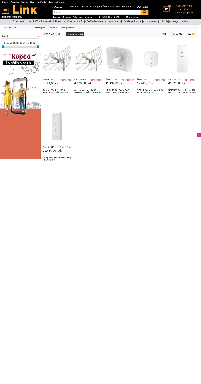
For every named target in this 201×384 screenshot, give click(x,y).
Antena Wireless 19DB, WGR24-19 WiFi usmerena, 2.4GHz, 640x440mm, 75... (56, 92)
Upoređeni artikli (75, 34)
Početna (7, 28)
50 (59, 34)
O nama (25, 2)
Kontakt (5, 2)
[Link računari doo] (25, 9)
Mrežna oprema (40, 28)
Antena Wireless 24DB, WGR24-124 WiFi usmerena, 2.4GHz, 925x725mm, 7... (88, 92)
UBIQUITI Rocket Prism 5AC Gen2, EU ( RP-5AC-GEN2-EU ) (182, 92)
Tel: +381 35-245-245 (108, 17)
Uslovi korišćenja (38, 2)
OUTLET (142, 6)
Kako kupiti (78, 17)
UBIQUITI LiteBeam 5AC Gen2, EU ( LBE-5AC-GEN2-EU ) (119, 92)
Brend (5, 36)
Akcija (58, 6)
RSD (164, 34)
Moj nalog (133, 17)
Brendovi (15, 2)
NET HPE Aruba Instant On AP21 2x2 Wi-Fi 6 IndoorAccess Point (150, 92)
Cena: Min (178, 34)
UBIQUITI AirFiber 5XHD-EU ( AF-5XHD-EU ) (57, 158)
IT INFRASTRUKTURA (22, 28)
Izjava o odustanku (56, 2)
